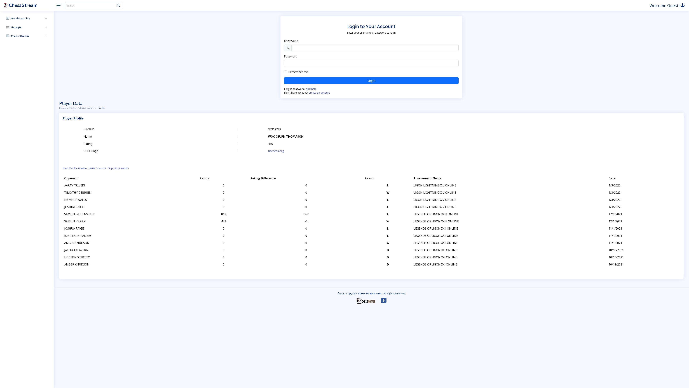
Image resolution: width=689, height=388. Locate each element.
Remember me (298, 72)
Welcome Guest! (665, 5)
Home (62, 108)
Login (371, 81)
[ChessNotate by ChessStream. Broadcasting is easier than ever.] (365, 300)
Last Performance (75, 168)
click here (311, 89)
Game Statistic (97, 168)
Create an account (319, 92)
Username (291, 41)
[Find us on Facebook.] (383, 300)
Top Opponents (118, 168)
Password (290, 56)
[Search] (118, 5)
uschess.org (276, 151)
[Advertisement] (638, 135)
